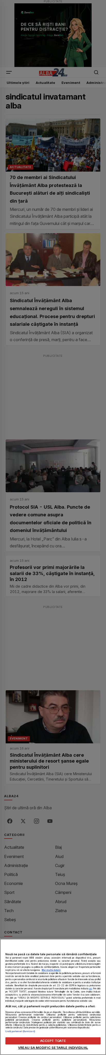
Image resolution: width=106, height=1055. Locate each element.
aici (90, 988)
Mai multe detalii (51, 970)
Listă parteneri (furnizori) (20, 1031)
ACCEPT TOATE (53, 1041)
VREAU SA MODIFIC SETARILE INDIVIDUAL (53, 1048)
